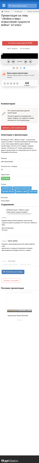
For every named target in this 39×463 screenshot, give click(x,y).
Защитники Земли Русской (18, 315)
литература (7, 188)
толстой (33, 191)
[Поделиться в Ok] (17, 68)
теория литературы (22, 188)
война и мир (21, 191)
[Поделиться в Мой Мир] (21, 68)
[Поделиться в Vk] (14, 68)
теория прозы (8, 191)
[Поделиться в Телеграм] (24, 68)
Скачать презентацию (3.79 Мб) (21, 43)
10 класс (5, 178)
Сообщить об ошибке (11, 280)
